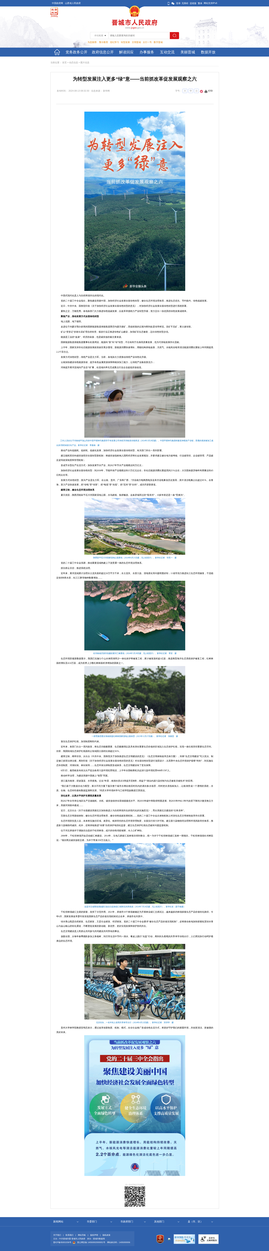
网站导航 (82, 1235)
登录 (178, 3)
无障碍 (185, 3)
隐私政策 (106, 1235)
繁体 (200, 3)
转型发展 (125, 42)
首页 (64, 62)
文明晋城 (136, 42)
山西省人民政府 (73, 3)
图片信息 (84, 62)
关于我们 (57, 1235)
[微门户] (168, 3)
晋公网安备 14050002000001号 (91, 1242)
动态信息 (73, 62)
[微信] (172, 3)
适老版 (193, 3)
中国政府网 (57, 3)
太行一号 (147, 42)
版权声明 (94, 1235)
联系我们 (69, 1235)
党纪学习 (114, 42)
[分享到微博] (201, 92)
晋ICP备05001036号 (62, 1242)
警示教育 (103, 42)
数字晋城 (158, 42)
